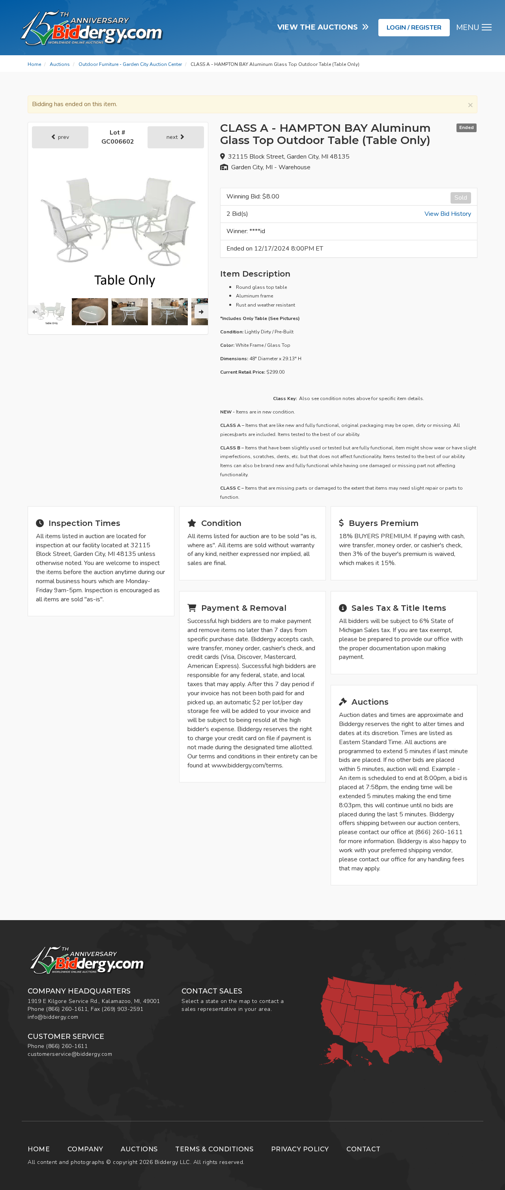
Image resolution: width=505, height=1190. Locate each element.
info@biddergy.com (53, 1017)
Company (85, 1149)
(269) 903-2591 (122, 1009)
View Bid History (448, 214)
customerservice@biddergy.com (70, 1054)
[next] (201, 311)
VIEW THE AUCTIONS (319, 27)
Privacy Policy (300, 1149)
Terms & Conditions (214, 1149)
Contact (363, 1149)
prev (62, 137)
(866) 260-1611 (67, 1009)
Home (34, 64)
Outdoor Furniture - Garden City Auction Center (130, 64)
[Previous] (34, 311)
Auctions (60, 64)
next (172, 137)
